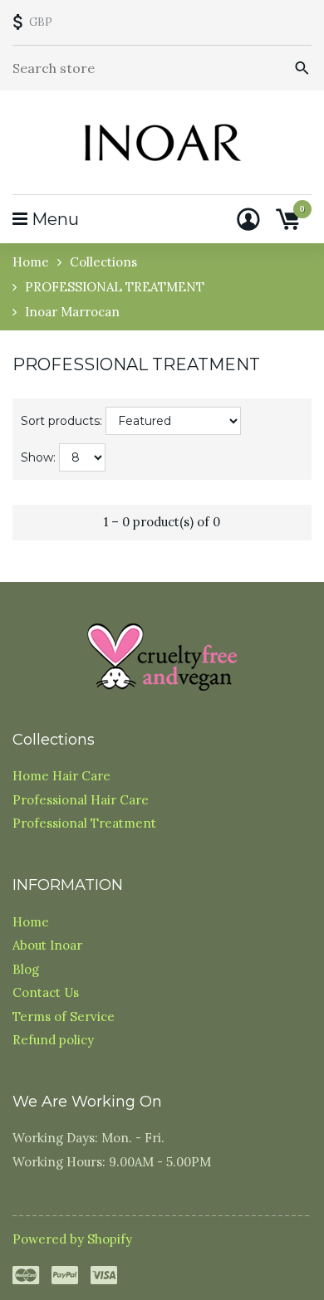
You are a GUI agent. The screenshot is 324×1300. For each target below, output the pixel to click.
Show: (38, 457)
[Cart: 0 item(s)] (287, 219)
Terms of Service (63, 1016)
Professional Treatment (84, 823)
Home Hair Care (61, 776)
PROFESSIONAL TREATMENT (114, 287)
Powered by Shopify (72, 1239)
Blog (25, 969)
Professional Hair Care (80, 800)
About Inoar (47, 945)
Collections (103, 262)
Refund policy (53, 1040)
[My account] (248, 219)
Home (30, 262)
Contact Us (45, 992)
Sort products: (61, 420)
